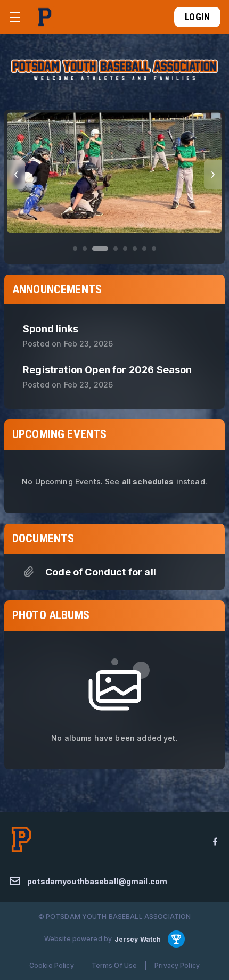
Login (197, 16)
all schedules (148, 481)
